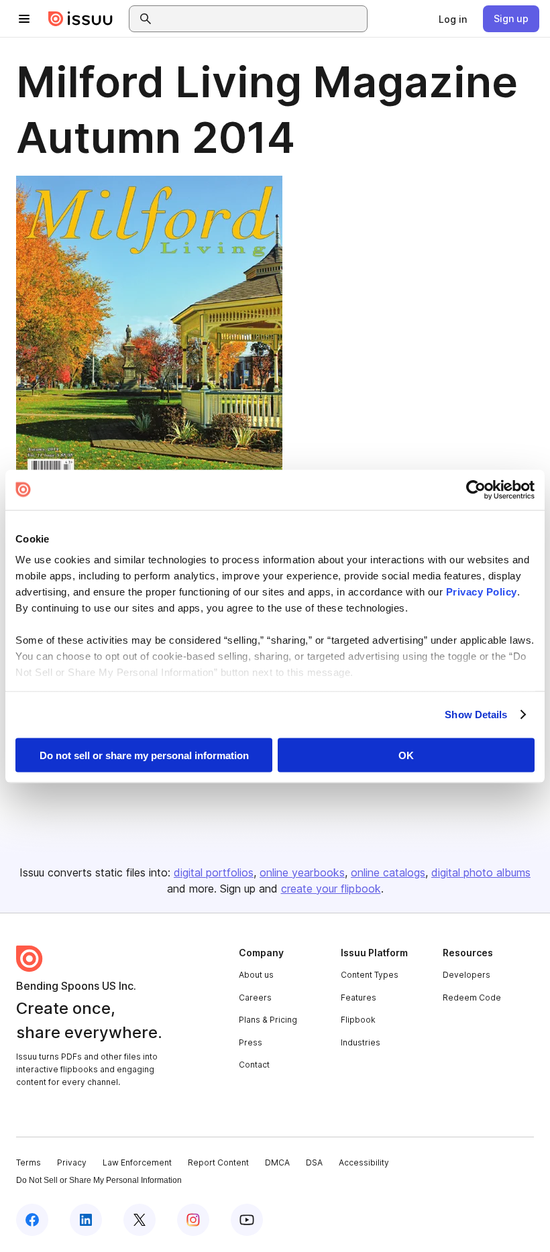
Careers (255, 997)
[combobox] (260, 19)
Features (358, 997)
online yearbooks (302, 872)
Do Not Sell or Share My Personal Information (99, 1180)
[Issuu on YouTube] (247, 1220)
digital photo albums (481, 872)
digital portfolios (214, 872)
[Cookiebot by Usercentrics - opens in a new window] (476, 489)
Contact (254, 1065)
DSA (314, 1162)
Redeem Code (472, 997)
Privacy (72, 1162)
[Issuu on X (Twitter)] (139, 1220)
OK (406, 754)
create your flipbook (331, 888)
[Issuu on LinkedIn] (86, 1220)
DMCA (277, 1162)
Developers (466, 975)
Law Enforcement (137, 1162)
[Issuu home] (80, 18)
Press (250, 1042)
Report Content (218, 1162)
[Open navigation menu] (24, 18)
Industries (360, 1042)
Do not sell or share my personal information (144, 754)
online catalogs (388, 872)
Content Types (369, 975)
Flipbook (358, 1020)
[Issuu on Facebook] (32, 1220)
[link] (453, 18)
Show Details (476, 714)
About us (256, 975)
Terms (28, 1162)
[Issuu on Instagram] (193, 1220)
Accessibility (364, 1162)
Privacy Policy (481, 591)
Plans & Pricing (268, 1020)
